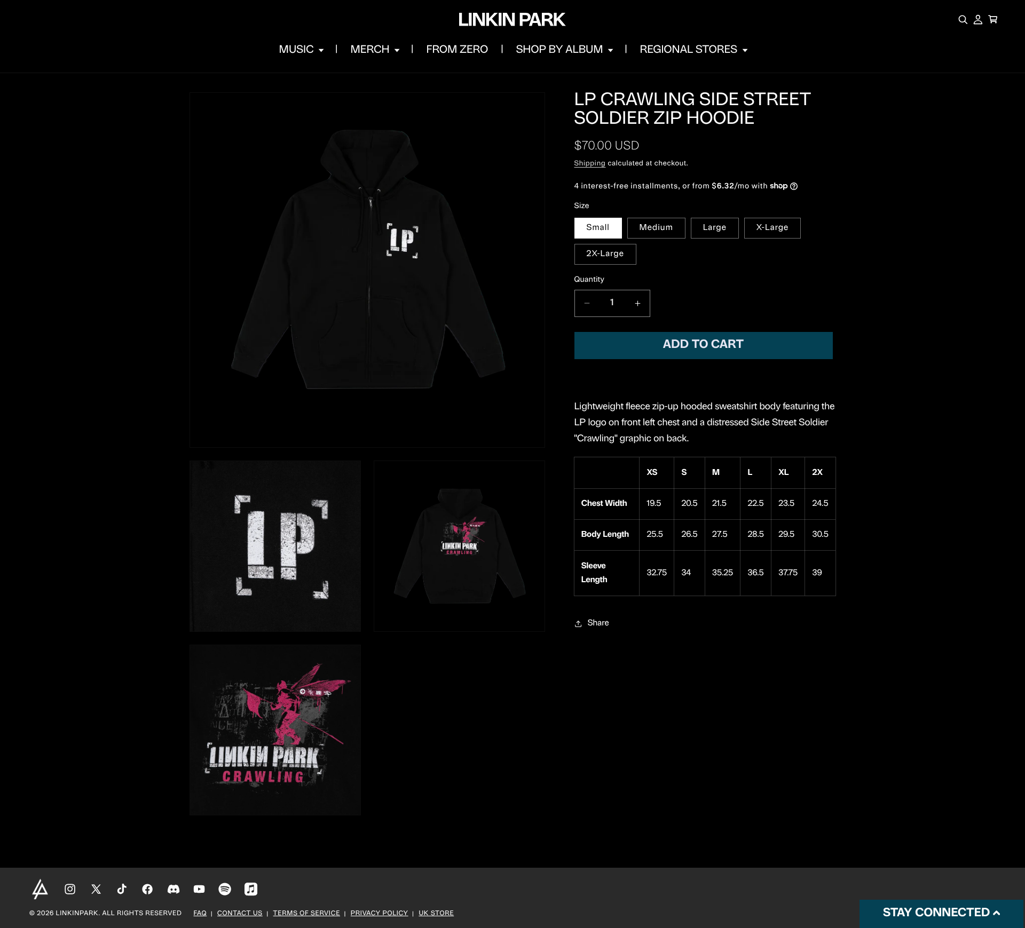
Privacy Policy (379, 914)
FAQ (200, 914)
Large (715, 228)
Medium (656, 228)
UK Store (436, 914)
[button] (300, 50)
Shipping (590, 164)
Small (598, 228)
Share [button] (598, 623)
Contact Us (240, 914)
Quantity (589, 280)
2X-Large (605, 254)
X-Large (772, 228)
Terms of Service (306, 914)
